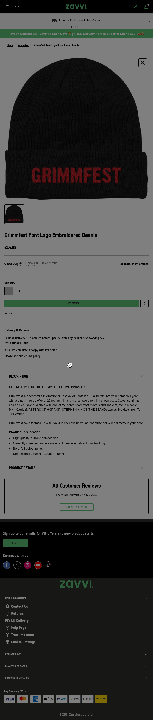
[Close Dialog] (70, 365)
